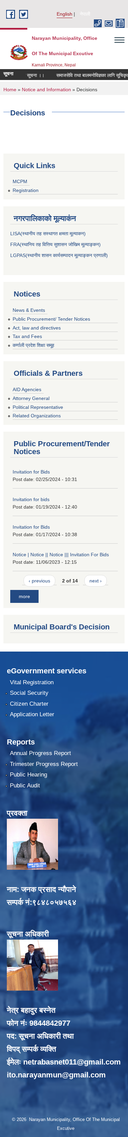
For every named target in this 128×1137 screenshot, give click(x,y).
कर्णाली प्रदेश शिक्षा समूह (33, 345)
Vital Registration (32, 682)
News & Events (29, 310)
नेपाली (85, 14)
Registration (26, 190)
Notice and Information (46, 89)
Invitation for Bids (31, 472)
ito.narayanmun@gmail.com (56, 1075)
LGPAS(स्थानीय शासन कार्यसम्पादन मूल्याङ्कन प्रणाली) (59, 255)
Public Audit (25, 785)
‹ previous (39, 580)
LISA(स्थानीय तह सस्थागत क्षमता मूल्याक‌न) (48, 233)
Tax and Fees (27, 336)
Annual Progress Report (40, 753)
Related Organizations (37, 415)
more (24, 596)
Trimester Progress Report (44, 764)
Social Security (29, 693)
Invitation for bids (31, 499)
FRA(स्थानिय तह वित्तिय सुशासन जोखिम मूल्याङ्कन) (55, 244)
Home (9, 89)
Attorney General (31, 398)
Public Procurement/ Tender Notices (51, 319)
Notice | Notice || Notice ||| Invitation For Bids (61, 554)
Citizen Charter (29, 704)
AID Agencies (27, 389)
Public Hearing (28, 774)
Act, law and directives (37, 328)
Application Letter (32, 714)
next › (95, 580)
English (64, 14)
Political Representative (38, 407)
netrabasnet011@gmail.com (72, 1062)
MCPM (20, 181)
